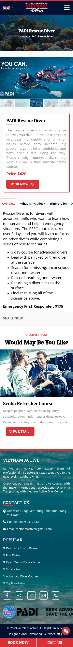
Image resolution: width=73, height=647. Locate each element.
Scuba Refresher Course (28, 403)
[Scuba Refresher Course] (36, 373)
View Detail (19, 431)
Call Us (54, 642)
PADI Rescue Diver (42, 36)
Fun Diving (13, 555)
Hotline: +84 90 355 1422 (23, 522)
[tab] (8, 203)
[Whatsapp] (19, 595)
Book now (19, 184)
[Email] (44, 595)
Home (23, 36)
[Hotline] (56, 595)
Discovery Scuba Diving (22, 548)
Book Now (18, 642)
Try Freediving (15, 583)
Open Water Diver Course (23, 562)
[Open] (66, 631)
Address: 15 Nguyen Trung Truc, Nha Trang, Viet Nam (37, 513)
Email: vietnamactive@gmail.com (29, 529)
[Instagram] (31, 595)
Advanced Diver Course (22, 576)
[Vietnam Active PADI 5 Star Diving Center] (36, 8)
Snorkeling (13, 569)
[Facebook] (7, 595)
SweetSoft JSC (56, 634)
